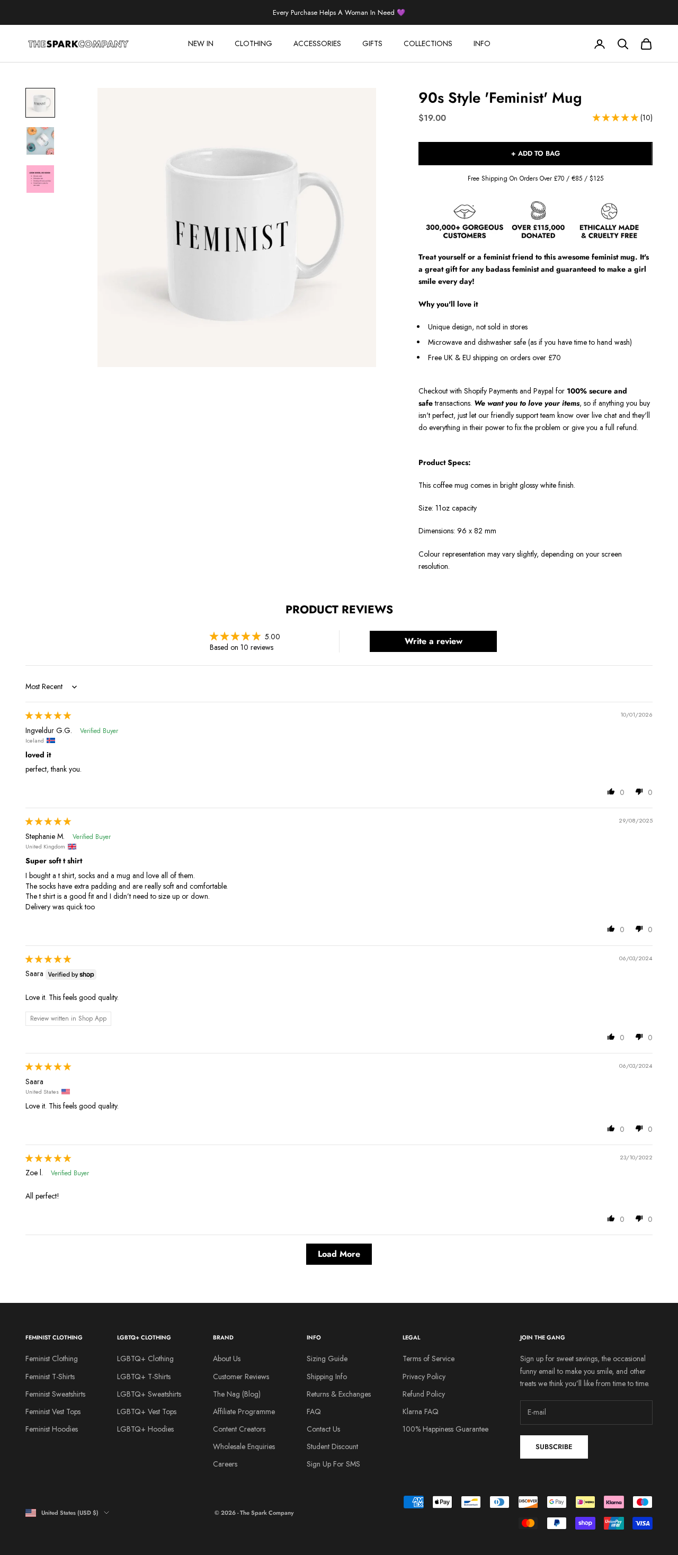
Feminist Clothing (51, 1358)
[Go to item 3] (40, 179)
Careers (225, 1464)
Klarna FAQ (421, 1411)
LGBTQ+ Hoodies (145, 1429)
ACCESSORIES (317, 43)
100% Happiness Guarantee (445, 1429)
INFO (482, 43)
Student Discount (332, 1446)
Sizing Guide (327, 1358)
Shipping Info (327, 1376)
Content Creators (239, 1429)
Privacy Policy (424, 1376)
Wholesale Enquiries (244, 1446)
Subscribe (554, 1447)
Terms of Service (428, 1358)
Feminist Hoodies (51, 1429)
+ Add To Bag (535, 153)
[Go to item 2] (40, 141)
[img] (48, 715)
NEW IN (200, 43)
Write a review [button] (433, 641)
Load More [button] (339, 1254)
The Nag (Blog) (237, 1394)
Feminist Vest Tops (53, 1411)
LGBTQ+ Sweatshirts (149, 1394)
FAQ (314, 1411)
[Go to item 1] (40, 103)
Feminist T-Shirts (50, 1376)
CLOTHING (253, 43)
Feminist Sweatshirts (55, 1394)
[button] (616, 117)
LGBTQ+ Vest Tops (146, 1411)
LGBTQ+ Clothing (145, 1358)
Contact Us (323, 1429)
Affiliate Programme (244, 1411)
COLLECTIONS (428, 43)
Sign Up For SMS (333, 1464)
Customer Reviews (241, 1376)
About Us (226, 1358)
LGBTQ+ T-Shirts (144, 1376)
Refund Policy (424, 1394)
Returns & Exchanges (339, 1394)
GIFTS (372, 43)
